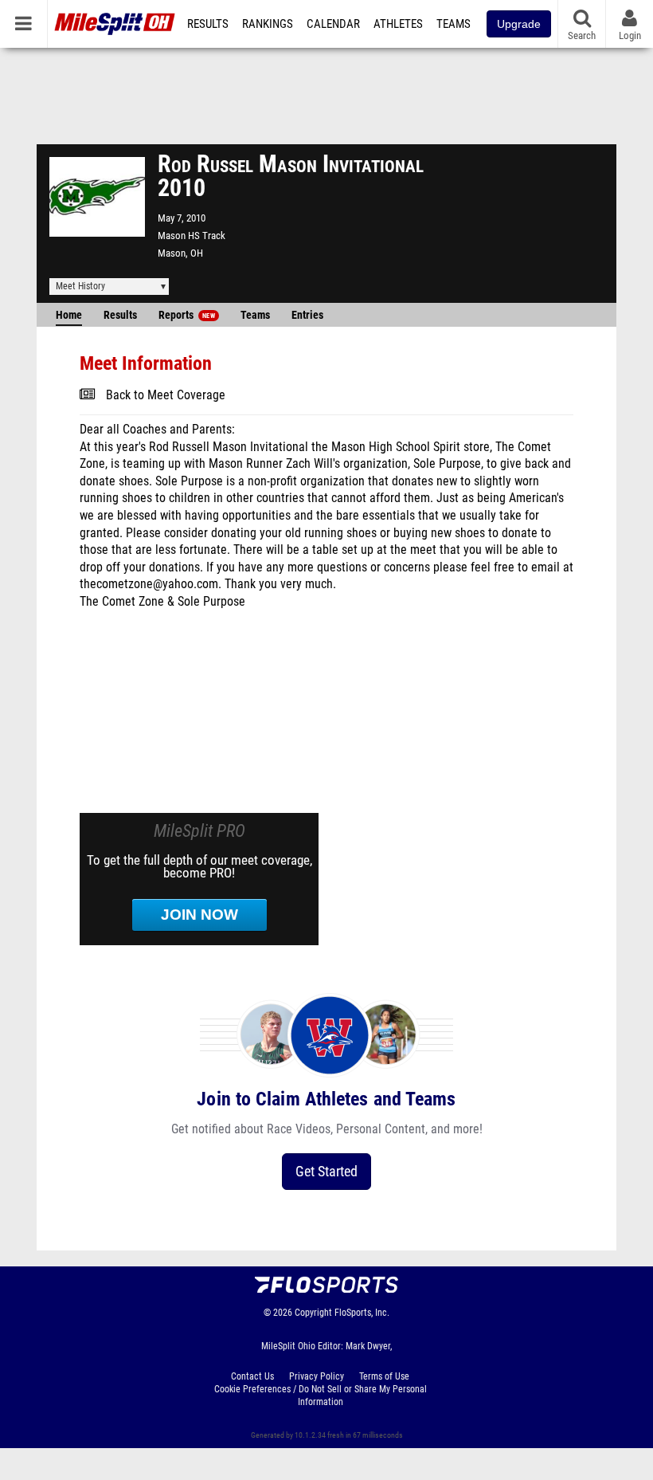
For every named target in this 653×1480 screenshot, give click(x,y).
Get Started (326, 1171)
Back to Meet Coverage (165, 395)
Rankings (267, 24)
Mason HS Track (191, 235)
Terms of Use (384, 1376)
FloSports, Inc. (361, 1312)
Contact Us (252, 1376)
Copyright (313, 1312)
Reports (186, 315)
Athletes (398, 24)
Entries (307, 315)
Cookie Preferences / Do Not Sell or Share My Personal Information (320, 1395)
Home (69, 315)
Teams (453, 24)
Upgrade (519, 24)
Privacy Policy (316, 1376)
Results (208, 24)
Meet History (80, 286)
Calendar (333, 24)
